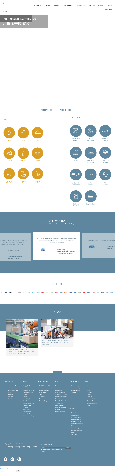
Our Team (10, 396)
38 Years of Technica (13, 388)
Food (88, 390)
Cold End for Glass (92, 403)
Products (47, 5)
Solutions (56, 5)
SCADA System (43, 388)
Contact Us (108, 9)
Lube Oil (89, 396)
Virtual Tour (11, 398)
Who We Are (37, 5)
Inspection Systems (60, 392)
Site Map (10, 447)
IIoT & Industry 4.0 (44, 386)
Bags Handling (27, 411)
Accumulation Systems (61, 394)
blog (57, 312)
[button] (2, 57)
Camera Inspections (44, 398)
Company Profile (12, 386)
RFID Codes (42, 392)
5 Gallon (73, 392)
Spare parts (74, 434)
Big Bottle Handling (28, 416)
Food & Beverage (75, 388)
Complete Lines (80, 5)
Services (100, 5)
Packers (57, 386)
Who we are (9, 381)
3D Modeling (42, 396)
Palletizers (58, 388)
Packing (25, 396)
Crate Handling (27, 409)
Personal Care (90, 401)
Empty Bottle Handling (61, 401)
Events (35, 447)
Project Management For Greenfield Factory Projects (77, 430)
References (10, 394)
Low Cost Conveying (28, 390)
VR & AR (41, 394)
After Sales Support (76, 417)
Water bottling (75, 386)
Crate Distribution (75, 390)
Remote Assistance (44, 390)
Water (88, 386)
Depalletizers (58, 390)
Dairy (88, 388)
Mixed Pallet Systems (28, 403)
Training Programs (44, 401)
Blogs (28, 447)
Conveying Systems (60, 411)
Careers (109, 5)
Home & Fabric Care (92, 398)
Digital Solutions (67, 5)
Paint (88, 405)
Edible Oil (89, 394)
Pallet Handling (27, 414)
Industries (92, 5)
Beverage (89, 392)
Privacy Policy (20, 447)
